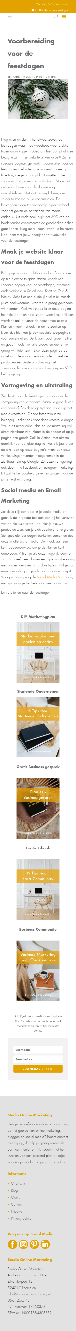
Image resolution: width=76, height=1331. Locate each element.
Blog (14, 1190)
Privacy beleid (21, 1218)
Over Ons (18, 1183)
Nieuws (16, 1211)
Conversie (39, 76)
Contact (17, 1204)
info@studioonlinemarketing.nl (29, 1293)
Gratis (15, 1197)
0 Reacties (51, 76)
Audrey (16, 76)
